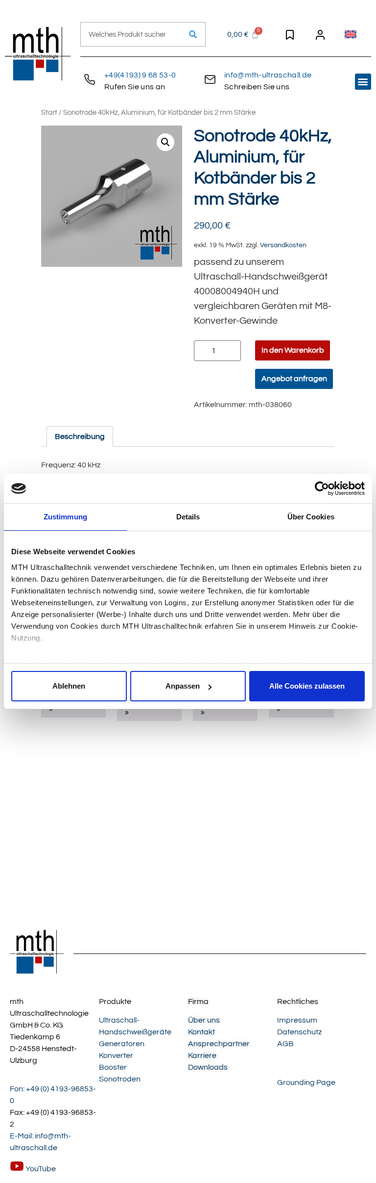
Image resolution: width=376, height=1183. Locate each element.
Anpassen (182, 686)
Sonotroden (120, 1079)
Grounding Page (306, 1082)
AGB (285, 1044)
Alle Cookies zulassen (307, 686)
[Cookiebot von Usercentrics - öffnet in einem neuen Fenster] (322, 488)
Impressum (297, 1020)
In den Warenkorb (292, 350)
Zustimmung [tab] (65, 517)
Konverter (116, 1055)
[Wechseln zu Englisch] (350, 34)
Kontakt (201, 1032)
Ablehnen (68, 686)
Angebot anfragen (294, 379)
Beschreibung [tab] (80, 436)
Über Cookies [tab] (310, 517)
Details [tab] (188, 517)
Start (49, 112)
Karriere (202, 1055)
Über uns (204, 1020)
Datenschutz (299, 1032)
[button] (363, 82)
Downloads (208, 1067)
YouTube (40, 1169)
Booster (113, 1067)
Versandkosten (283, 245)
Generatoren (121, 1044)
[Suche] (193, 34)
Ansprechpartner (219, 1044)
